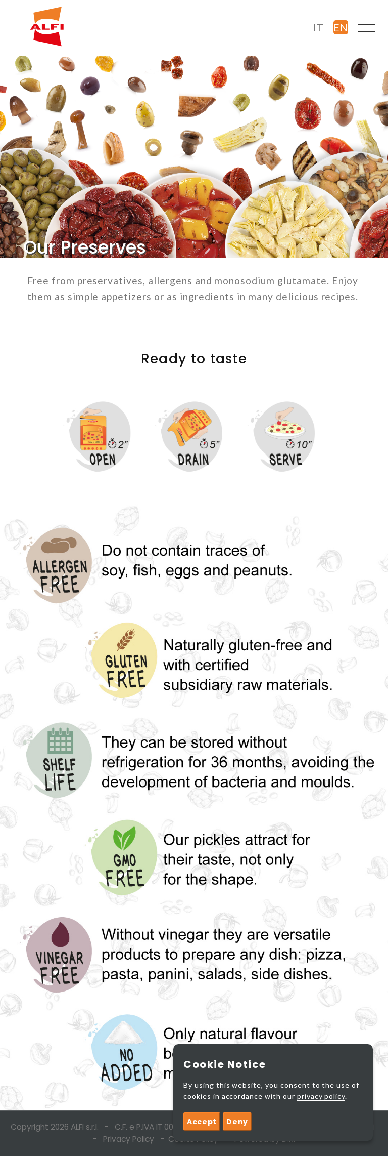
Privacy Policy (128, 1139)
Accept (202, 1122)
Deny (237, 1122)
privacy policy (321, 1096)
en (340, 27)
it (318, 27)
